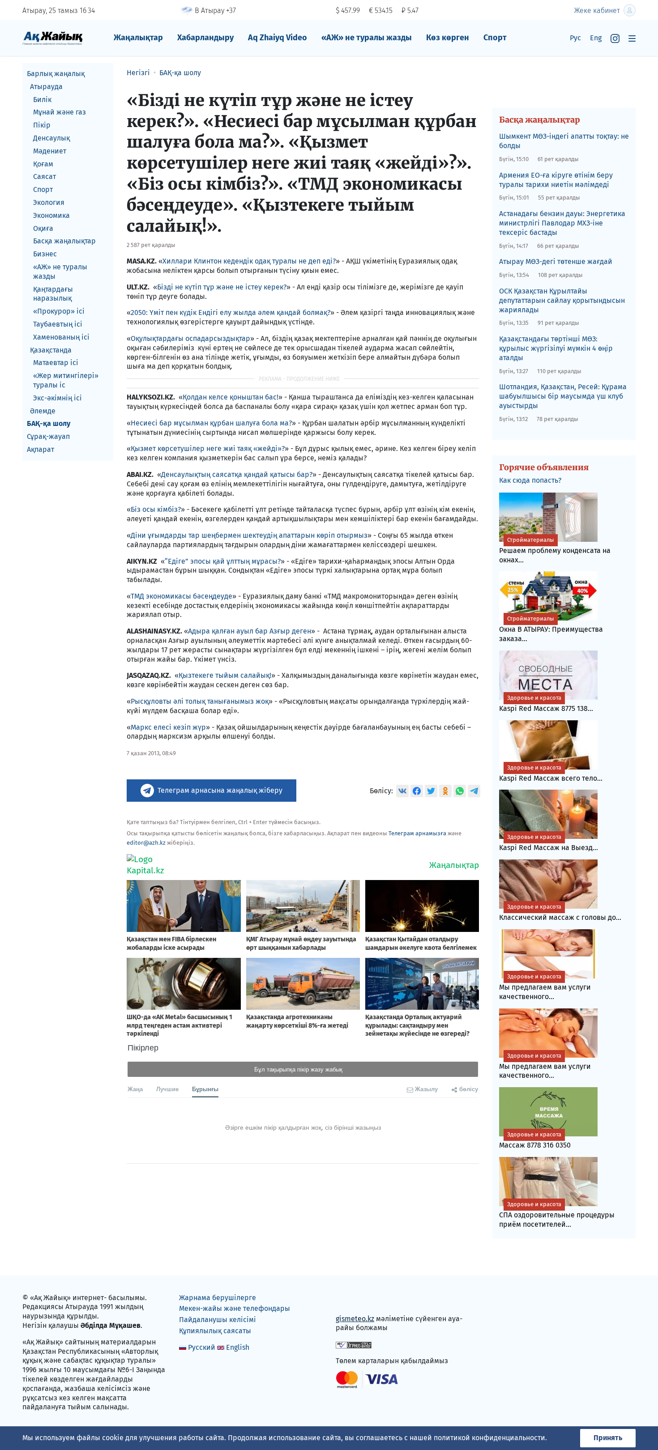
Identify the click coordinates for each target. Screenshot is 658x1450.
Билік (42, 99)
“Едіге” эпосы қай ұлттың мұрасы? (223, 561)
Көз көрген (447, 38)
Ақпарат (40, 449)
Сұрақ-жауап (48, 436)
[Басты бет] (52, 38)
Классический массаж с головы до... (560, 912)
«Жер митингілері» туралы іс (65, 380)
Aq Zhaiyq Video (277, 38)
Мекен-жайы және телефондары (234, 1308)
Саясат (44, 176)
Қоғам (43, 164)
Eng (596, 38)
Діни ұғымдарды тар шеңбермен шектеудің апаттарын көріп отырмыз (249, 535)
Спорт (495, 38)
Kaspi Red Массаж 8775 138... (546, 703)
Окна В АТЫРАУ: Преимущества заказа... (551, 629)
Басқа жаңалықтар (64, 241)
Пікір (42, 125)
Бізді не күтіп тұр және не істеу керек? (221, 287)
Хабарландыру (205, 38)
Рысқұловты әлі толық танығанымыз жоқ (200, 701)
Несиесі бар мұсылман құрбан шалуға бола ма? (211, 423)
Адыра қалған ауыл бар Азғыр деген (249, 631)
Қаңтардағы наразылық (53, 294)
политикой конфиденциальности (489, 1437)
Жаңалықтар (138, 38)
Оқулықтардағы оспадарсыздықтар (190, 338)
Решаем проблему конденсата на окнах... (555, 550)
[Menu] (632, 38)
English (237, 1347)
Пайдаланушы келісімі (217, 1319)
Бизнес (45, 254)
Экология (48, 202)
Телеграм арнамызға (417, 833)
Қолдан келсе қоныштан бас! (230, 397)
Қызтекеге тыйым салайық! (225, 675)
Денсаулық (51, 138)
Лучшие (167, 1088)
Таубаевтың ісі (57, 324)
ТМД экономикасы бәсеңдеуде (181, 596)
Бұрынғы (205, 1088)
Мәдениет (49, 151)
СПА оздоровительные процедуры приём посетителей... (557, 1215)
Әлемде (43, 411)
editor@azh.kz (146, 842)
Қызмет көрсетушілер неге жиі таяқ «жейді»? (208, 448)
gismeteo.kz (355, 1318)
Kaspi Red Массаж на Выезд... (548, 842)
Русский (201, 1347)
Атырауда (46, 86)
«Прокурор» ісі (59, 311)
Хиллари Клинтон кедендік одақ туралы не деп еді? (249, 261)
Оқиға (43, 228)
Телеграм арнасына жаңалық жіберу (220, 790)
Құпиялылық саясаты (215, 1331)
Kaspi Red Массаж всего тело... (550, 773)
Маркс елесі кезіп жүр (168, 727)
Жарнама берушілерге (217, 1297)
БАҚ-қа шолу (48, 423)
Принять (608, 1437)
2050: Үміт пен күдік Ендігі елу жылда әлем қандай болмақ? (230, 312)
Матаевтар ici (55, 362)
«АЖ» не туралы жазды (366, 38)
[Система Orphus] (354, 1344)
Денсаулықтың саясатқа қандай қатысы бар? (236, 474)
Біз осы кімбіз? (156, 509)
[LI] (355, 1299)
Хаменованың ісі (61, 337)
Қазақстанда (51, 350)
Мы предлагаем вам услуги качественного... (545, 987)
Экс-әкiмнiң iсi (57, 398)
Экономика (51, 215)
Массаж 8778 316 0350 (535, 1140)
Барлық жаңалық (56, 73)
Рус (575, 38)
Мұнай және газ (59, 112)
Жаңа (135, 1088)
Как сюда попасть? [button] (530, 480)
